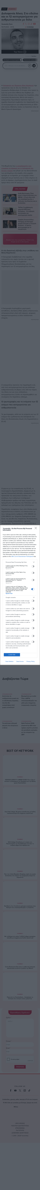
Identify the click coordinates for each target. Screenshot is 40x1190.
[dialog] (20, 595)
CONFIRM (11, 654)
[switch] (32, 566)
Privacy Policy (31, 661)
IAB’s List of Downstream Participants (22, 556)
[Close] (36, 528)
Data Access (20, 661)
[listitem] (20, 562)
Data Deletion (9, 661)
